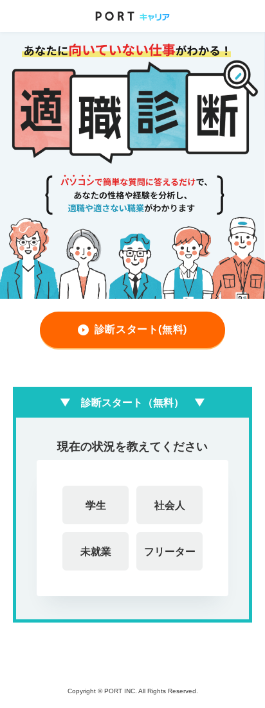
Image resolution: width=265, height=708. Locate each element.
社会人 (169, 505)
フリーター (170, 551)
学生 (96, 505)
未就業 (95, 551)
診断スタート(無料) (141, 329)
